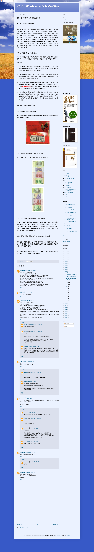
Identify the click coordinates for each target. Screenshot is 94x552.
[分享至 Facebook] (30, 261)
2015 (66, 303)
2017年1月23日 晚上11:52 (32, 441)
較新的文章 (19, 524)
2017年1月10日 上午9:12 (35, 462)
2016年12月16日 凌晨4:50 (36, 331)
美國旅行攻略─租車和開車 (70, 231)
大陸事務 (66, 175)
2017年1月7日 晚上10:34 (32, 412)
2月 (67, 298)
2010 (66, 313)
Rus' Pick (66, 198)
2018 (66, 267)
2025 (66, 253)
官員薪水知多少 (68, 228)
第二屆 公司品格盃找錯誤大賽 (71, 279)
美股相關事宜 (67, 185)
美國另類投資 (67, 187)
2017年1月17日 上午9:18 (35, 428)
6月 (67, 290)
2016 (66, 271)
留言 (66, 326)
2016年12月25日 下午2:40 (28, 361)
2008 (66, 317)
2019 (66, 265)
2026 (66, 251)
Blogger (68, 535)
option (65, 196)
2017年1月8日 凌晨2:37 (35, 418)
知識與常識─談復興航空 (71, 274)
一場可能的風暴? (68, 207)
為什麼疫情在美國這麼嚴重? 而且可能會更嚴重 (70, 218)
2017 (66, 269)
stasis (21, 398)
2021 (66, 261)
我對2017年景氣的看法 (71, 276)
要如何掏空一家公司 (69, 210)
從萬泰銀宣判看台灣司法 (70, 212)
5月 (67, 292)
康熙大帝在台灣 (68, 215)
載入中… (65, 235)
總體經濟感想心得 (68, 192)
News (65, 194)
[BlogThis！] (27, 261)
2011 (66, 311)
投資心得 (66, 183)
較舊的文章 (55, 524)
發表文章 (67, 323)
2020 (66, 263)
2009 (66, 315)
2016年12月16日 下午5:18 (34, 346)
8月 (67, 288)
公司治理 (66, 176)
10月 (67, 284)
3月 (67, 296)
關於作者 (66, 19)
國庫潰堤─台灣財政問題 (69, 189)
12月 (67, 273)
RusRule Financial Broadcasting (38, 6)
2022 (66, 259)
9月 (67, 286)
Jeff (21, 361)
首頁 (38, 524)
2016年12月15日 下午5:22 (30, 300)
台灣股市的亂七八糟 (69, 178)
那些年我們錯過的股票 (69, 204)
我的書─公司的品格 (68, 182)
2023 (66, 257)
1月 (67, 300)
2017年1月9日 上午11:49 (31, 381)
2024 (66, 255)
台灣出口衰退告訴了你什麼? (70, 222)
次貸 (65, 180)
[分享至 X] (29, 261)
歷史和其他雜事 (68, 190)
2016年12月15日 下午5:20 (30, 292)
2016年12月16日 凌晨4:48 (36, 324)
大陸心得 (66, 173)
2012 (66, 309)
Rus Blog (26, 325)
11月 (67, 282)
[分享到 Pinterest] (32, 261)
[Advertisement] (38, 512)
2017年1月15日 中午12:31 (30, 472)
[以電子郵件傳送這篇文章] (26, 261)
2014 (66, 305)
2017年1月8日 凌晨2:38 (35, 372)
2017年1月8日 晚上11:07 (30, 452)
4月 (67, 294)
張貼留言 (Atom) (24, 527)
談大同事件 (67, 225)
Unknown (22, 270)
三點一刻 (22, 292)
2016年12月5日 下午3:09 (30, 270)
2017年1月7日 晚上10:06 (28, 398)
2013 (66, 307)
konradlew (59, 535)
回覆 (21, 287)
